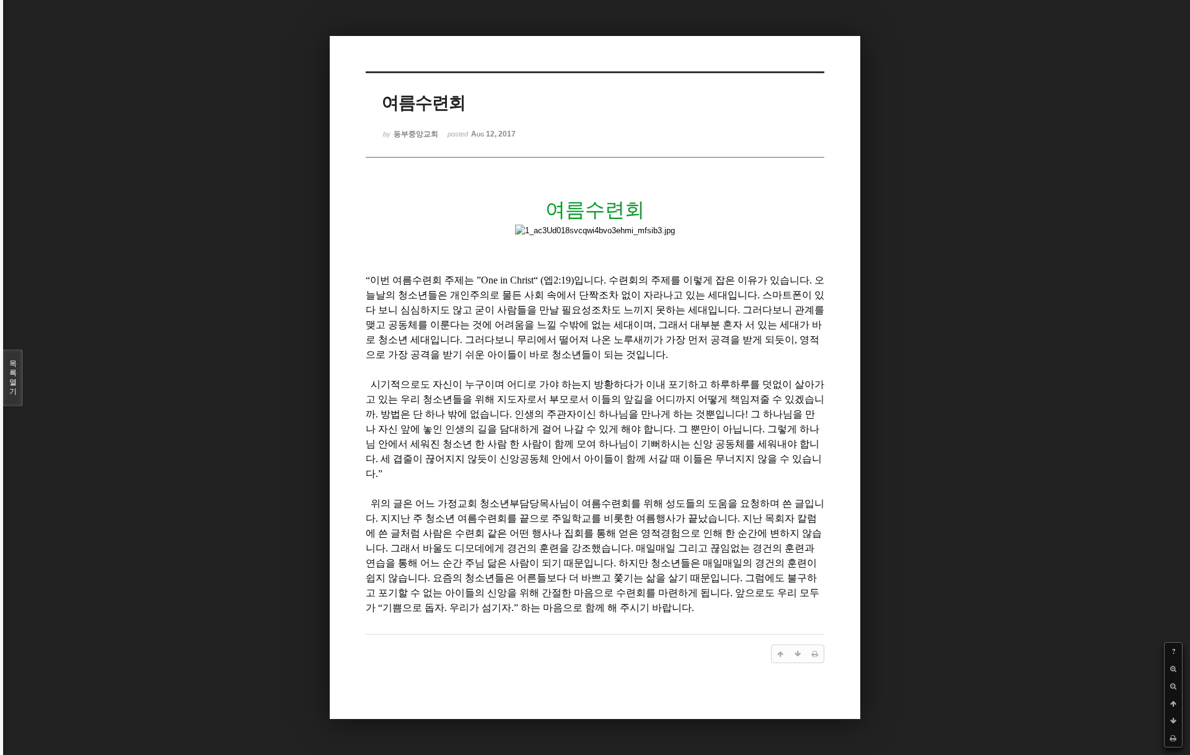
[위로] (1173, 703)
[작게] (1173, 686)
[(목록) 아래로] (1173, 721)
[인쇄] (1173, 738)
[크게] (1173, 668)
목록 (13, 377)
